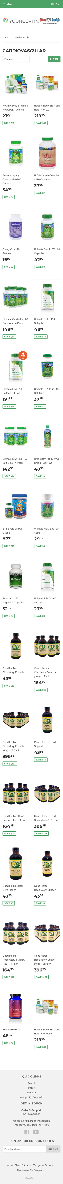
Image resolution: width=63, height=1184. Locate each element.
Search (31, 1083)
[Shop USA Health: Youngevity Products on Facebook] (26, 1133)
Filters (54, 58)
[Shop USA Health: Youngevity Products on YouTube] (36, 1133)
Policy (31, 1087)
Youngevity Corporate (31, 1097)
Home (5, 37)
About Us (31, 1092)
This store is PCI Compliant (30, 1170)
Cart (57, 4)
